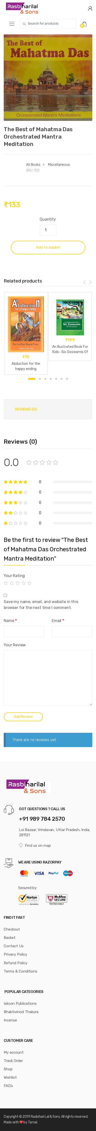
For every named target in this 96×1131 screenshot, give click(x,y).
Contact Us (14, 946)
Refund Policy (15, 963)
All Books (33, 165)
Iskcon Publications (20, 1003)
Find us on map (38, 845)
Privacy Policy (15, 954)
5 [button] (56, 379)
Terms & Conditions (20, 971)
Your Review (15, 645)
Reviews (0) (26, 409)
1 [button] (31, 379)
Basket (10, 937)
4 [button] (51, 379)
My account (14, 1052)
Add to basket (48, 247)
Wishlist (10, 1077)
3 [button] (45, 379)
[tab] (26, 409)
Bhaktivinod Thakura (21, 1012)
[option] (48, 77)
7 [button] (67, 379)
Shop (8, 1069)
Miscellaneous (59, 165)
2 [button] (40, 379)
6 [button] (62, 379)
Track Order (13, 1061)
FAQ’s (8, 1086)
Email (58, 620)
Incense (10, 1020)
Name (10, 620)
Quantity (48, 219)
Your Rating (14, 575)
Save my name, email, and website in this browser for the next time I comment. (41, 604)
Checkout (12, 929)
